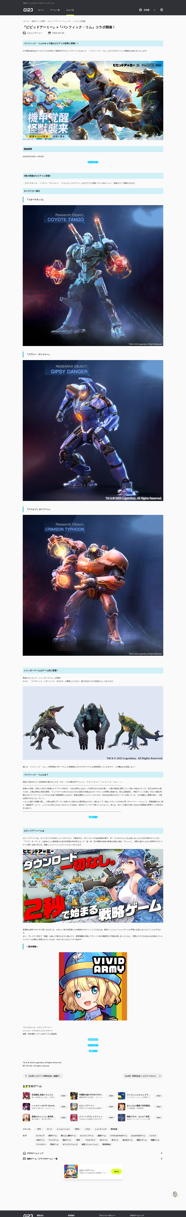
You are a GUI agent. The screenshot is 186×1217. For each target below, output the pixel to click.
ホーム (41, 10)
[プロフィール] (161, 9)
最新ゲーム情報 (38, 21)
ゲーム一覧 (55, 10)
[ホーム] (28, 9)
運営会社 (40, 1215)
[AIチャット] (175, 1193)
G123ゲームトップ (137, 1215)
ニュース (70, 10)
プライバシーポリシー (107, 1215)
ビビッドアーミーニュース (59, 21)
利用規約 (71, 1215)
